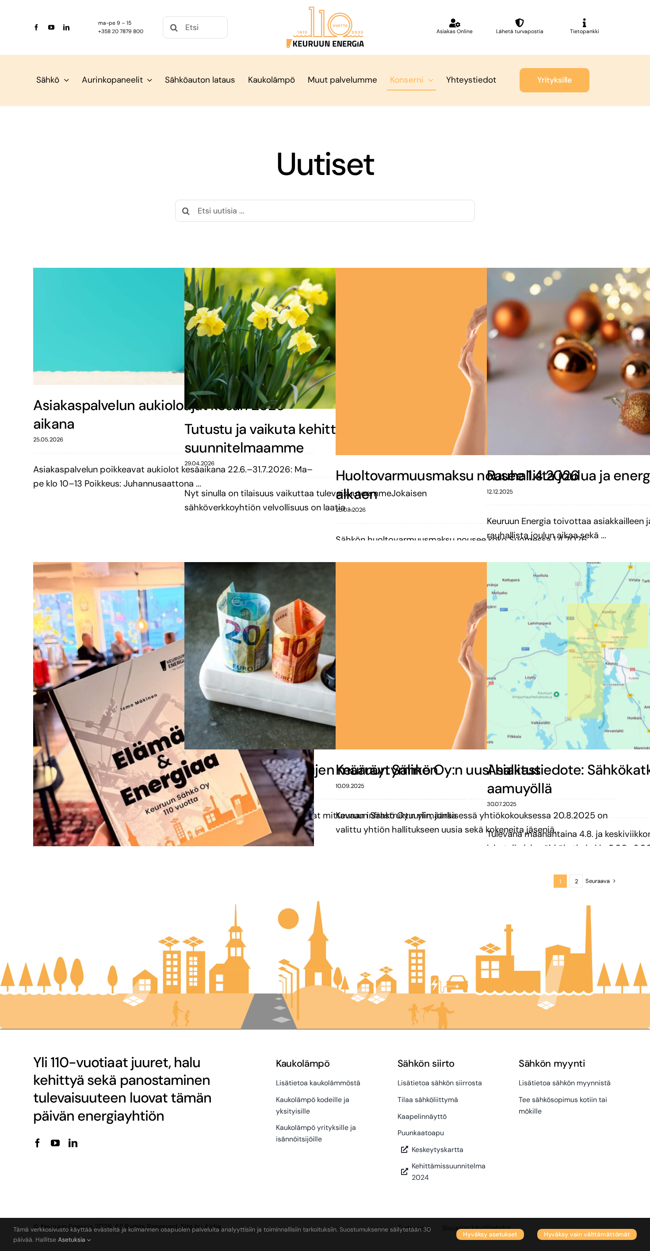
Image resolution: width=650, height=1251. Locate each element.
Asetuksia (72, 1239)
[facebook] (36, 27)
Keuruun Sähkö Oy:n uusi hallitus (438, 769)
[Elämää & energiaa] (173, 737)
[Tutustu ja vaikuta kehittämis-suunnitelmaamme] (325, 338)
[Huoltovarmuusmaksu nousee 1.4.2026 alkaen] (476, 361)
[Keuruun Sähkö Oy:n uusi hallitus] (476, 655)
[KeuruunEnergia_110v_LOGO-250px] (325, 11)
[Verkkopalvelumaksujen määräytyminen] (325, 655)
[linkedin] (66, 27)
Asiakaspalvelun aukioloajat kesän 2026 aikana (158, 414)
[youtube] (51, 27)
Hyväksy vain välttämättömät (587, 1234)
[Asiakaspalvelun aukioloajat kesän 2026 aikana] (173, 326)
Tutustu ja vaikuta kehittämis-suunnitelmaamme (278, 438)
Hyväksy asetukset (490, 1234)
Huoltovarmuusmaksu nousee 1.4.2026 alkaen (457, 484)
